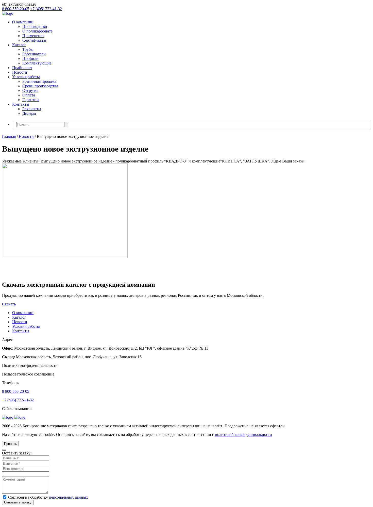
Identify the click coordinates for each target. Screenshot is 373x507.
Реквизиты (31, 109)
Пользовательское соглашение (28, 374)
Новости (19, 72)
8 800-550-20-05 (15, 9)
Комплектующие (37, 63)
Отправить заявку (17, 502)
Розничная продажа (39, 81)
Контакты (20, 104)
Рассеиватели (34, 54)
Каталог (19, 45)
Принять (10, 444)
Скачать (9, 304)
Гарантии (30, 99)
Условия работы (26, 77)
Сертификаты (34, 40)
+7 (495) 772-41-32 (46, 9)
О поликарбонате (37, 31)
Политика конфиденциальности (30, 365)
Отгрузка (30, 90)
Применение (33, 36)
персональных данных (68, 497)
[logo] (7, 13)
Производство (34, 26)
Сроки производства (40, 86)
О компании (22, 22)
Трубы (27, 49)
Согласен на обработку (48, 497)
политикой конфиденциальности (243, 434)
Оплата (28, 95)
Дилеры (29, 113)
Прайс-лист (22, 68)
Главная (9, 136)
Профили (30, 58)
